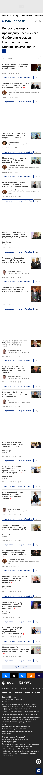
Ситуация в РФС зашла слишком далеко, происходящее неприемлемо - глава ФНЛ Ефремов (15, 470)
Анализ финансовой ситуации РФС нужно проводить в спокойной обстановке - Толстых (14, 344)
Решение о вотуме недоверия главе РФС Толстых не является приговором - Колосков (14, 579)
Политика (5, 689)
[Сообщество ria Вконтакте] (22, 675)
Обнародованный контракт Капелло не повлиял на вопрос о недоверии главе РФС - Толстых (15, 495)
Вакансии (5, 702)
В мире (34, 689)
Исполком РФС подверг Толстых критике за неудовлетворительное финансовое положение (12, 631)
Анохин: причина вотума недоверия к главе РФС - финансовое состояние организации (12, 605)
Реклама (18, 692)
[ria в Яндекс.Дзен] (14, 675)
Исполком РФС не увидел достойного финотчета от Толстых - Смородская (13, 445)
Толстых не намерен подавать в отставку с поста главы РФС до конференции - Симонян (15, 85)
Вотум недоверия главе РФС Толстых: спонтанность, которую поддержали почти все (15, 184)
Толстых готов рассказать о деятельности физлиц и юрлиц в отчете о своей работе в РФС (15, 289)
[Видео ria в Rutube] (39, 675)
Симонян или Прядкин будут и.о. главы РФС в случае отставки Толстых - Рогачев (14, 260)
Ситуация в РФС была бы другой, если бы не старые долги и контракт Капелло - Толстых (13, 370)
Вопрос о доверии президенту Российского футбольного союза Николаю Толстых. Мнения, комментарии (20, 38)
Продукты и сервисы (32, 692)
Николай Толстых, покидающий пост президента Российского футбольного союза (15, 67)
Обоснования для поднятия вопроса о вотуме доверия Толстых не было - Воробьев (14, 553)
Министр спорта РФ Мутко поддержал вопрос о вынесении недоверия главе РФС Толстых (15, 649)
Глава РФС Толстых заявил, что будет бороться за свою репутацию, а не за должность (14, 235)
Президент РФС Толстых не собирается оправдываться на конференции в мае (14, 394)
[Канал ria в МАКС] (6, 675)
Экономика (25, 689)
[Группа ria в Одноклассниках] (31, 675)
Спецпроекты (7, 692)
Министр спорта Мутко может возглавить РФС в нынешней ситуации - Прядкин (14, 160)
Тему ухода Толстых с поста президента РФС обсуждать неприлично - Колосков (13, 135)
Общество (15, 689)
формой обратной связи (23, 746)
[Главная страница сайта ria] (13, 21)
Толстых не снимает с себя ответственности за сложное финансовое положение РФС (14, 527)
